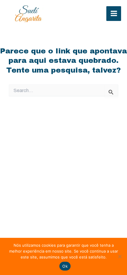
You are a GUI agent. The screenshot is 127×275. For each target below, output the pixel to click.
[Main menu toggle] (113, 13)
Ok (65, 266)
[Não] (120, 256)
